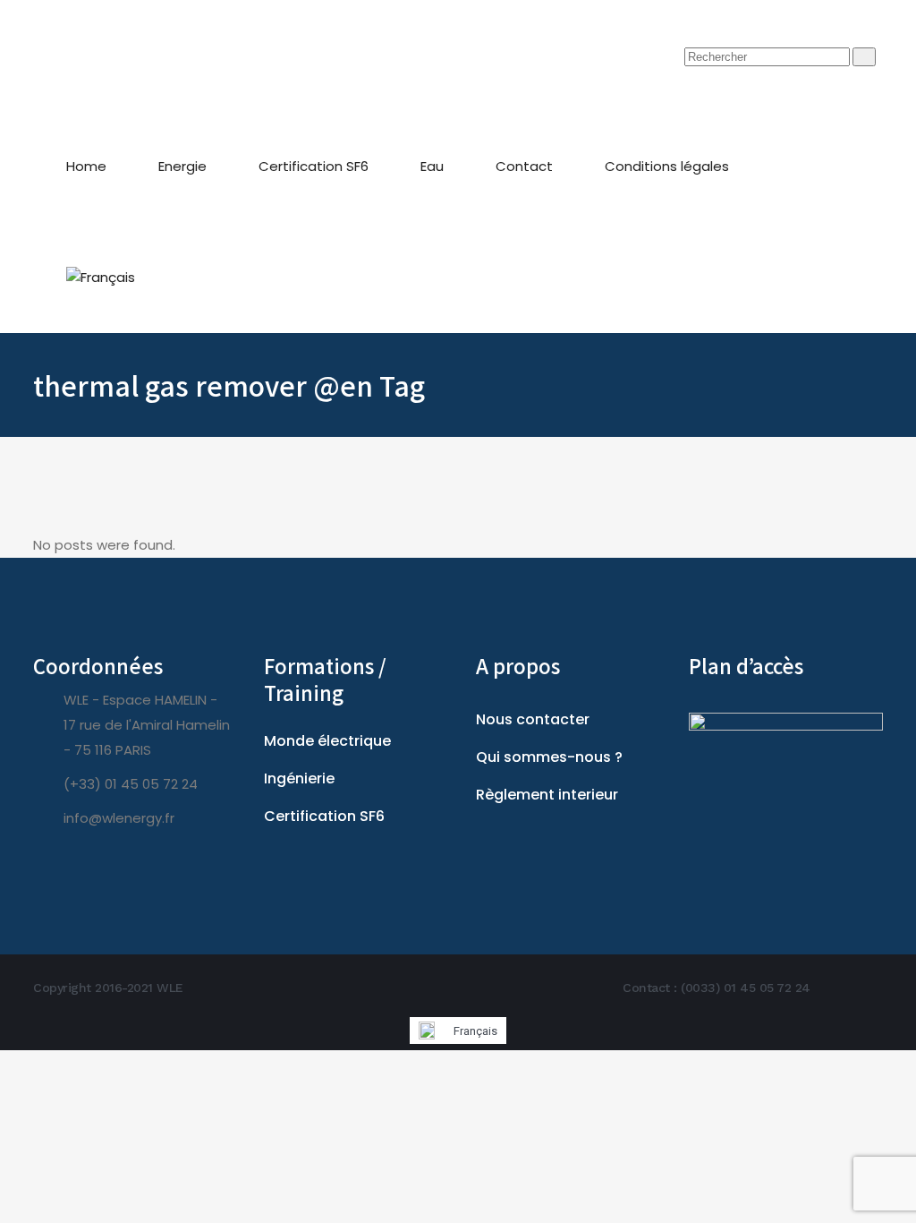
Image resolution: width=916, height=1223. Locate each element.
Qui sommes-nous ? (549, 757)
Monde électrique (327, 741)
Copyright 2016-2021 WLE (108, 987)
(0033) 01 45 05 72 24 (745, 987)
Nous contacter (532, 719)
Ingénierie (299, 778)
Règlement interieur (547, 794)
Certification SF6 (324, 816)
